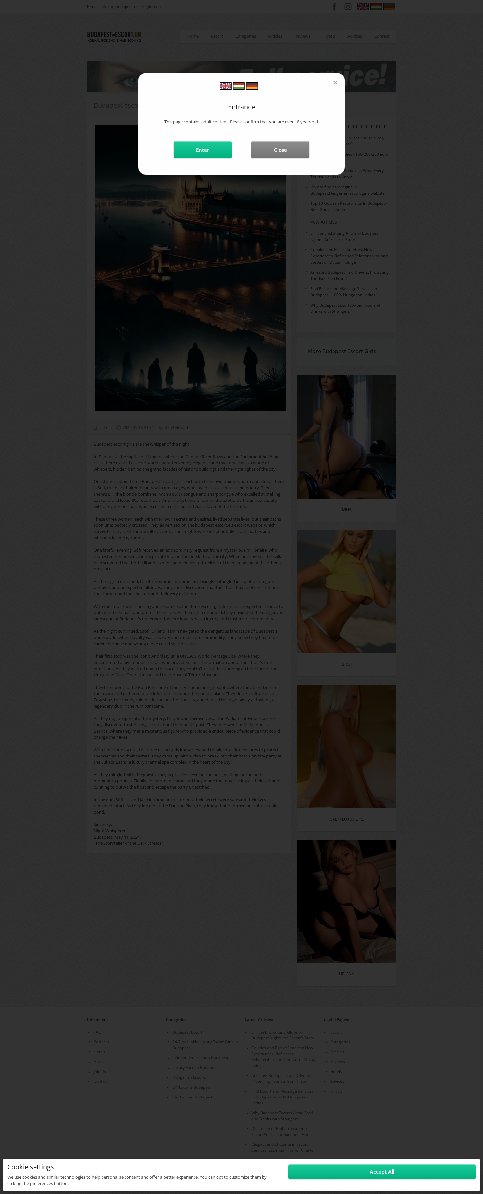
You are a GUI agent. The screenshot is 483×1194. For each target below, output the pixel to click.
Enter (202, 149)
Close (280, 149)
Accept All (382, 1171)
